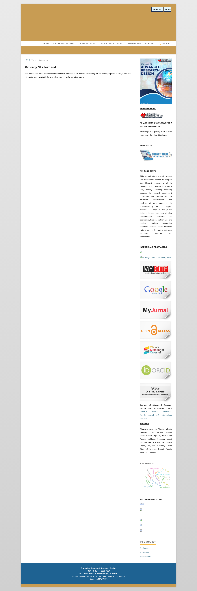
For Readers (145, 548)
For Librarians (145, 557)
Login (168, 9)
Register (157, 9)
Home (46, 44)
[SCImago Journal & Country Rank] (155, 257)
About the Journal (64, 44)
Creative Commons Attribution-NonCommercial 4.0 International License (156, 415)
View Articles (88, 44)
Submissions (134, 44)
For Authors (144, 552)
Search (165, 44)
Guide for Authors (112, 44)
